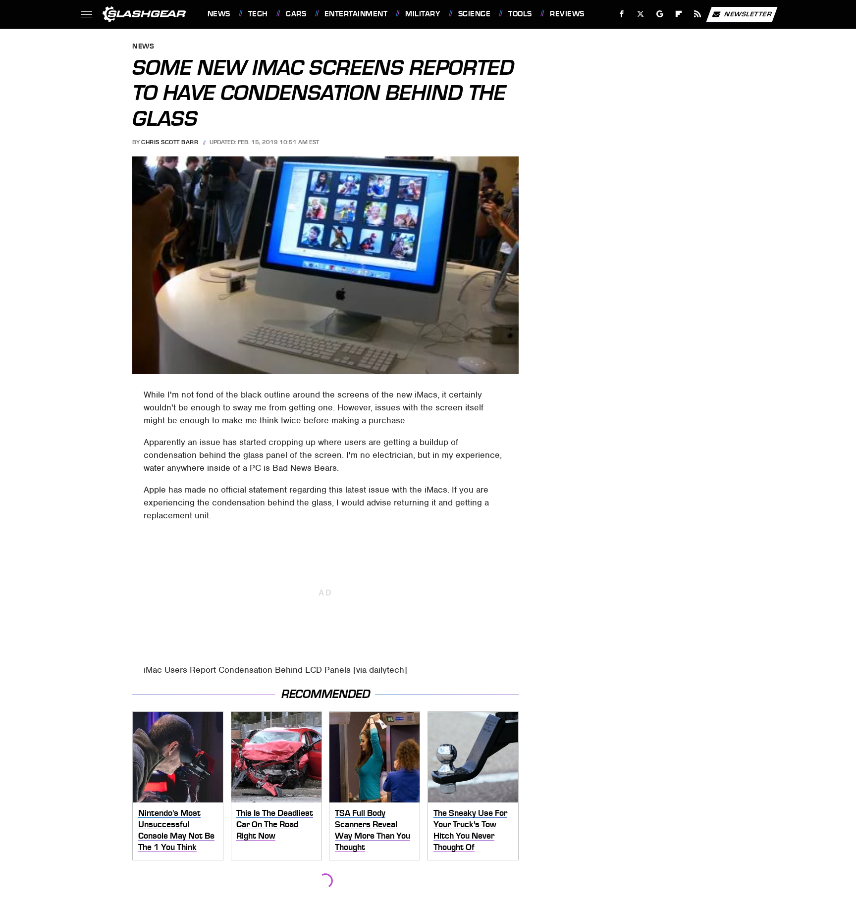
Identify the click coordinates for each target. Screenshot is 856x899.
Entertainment (355, 13)
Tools (520, 13)
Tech (258, 13)
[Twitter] (640, 14)
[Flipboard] (679, 14)
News (219, 13)
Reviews (567, 13)
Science (474, 13)
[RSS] (697, 14)
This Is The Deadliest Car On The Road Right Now (274, 824)
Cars (296, 13)
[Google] (659, 14)
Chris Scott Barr (169, 142)
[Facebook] (622, 14)
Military (422, 13)
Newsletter (748, 13)
